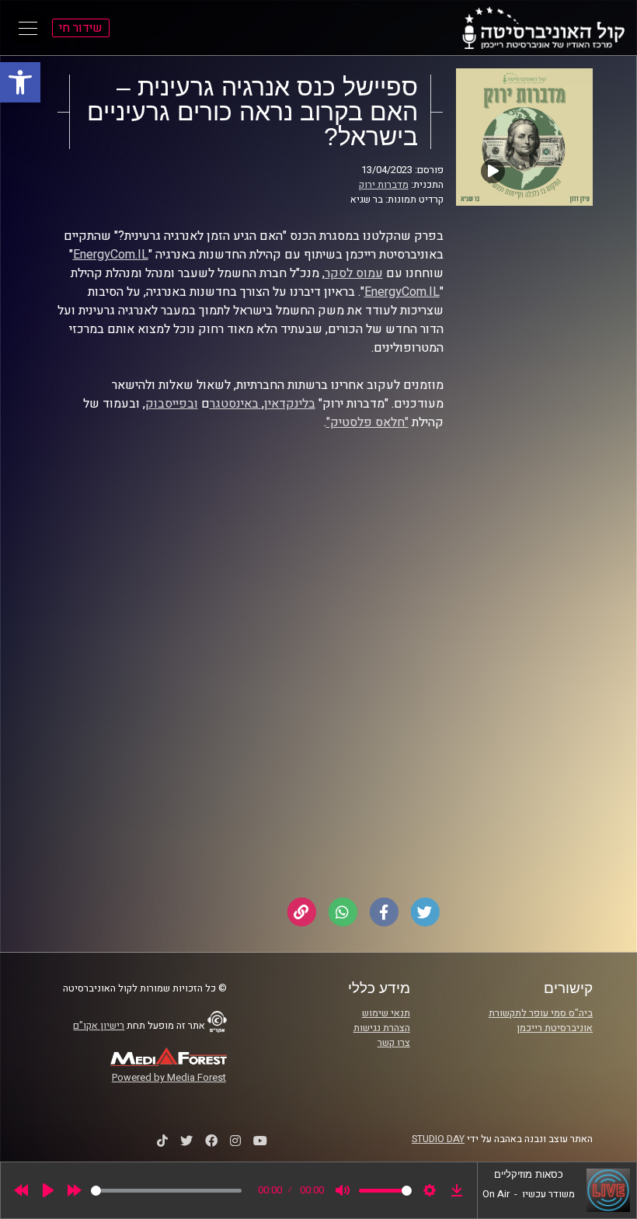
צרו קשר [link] (394, 1043)
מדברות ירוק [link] (384, 185)
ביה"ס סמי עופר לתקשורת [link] (541, 1013)
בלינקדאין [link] (289, 403)
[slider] (166, 1190)
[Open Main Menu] (28, 27)
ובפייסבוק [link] (171, 403)
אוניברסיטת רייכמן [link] (555, 1028)
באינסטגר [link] (236, 403)
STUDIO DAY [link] (438, 1139)
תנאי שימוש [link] (386, 1013)
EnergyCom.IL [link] (110, 254)
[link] (20, 82)
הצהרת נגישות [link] (381, 1028)
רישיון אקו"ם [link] (98, 1026)
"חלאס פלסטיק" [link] (367, 422)
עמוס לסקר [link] (354, 273)
